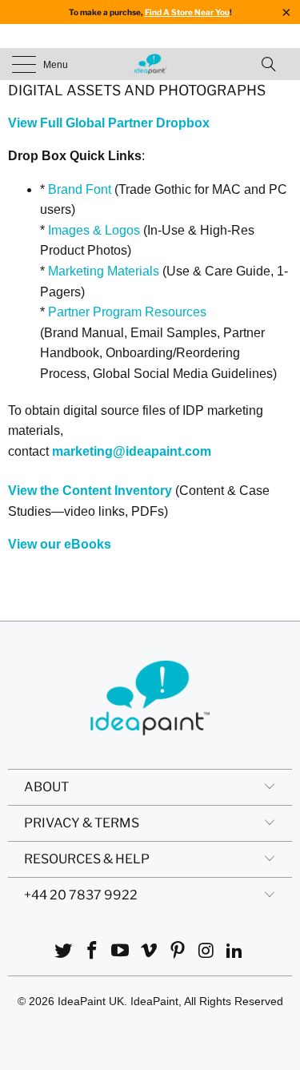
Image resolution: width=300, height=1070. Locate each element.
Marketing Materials (103, 271)
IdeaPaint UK (91, 1001)
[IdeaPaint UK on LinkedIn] (235, 952)
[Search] (273, 64)
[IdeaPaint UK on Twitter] (64, 952)
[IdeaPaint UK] (150, 64)
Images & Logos (94, 230)
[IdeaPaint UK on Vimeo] (150, 952)
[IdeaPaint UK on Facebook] (92, 952)
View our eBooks (59, 544)
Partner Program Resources (127, 312)
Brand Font (79, 189)
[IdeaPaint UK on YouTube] (121, 952)
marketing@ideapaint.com (131, 451)
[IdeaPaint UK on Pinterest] (178, 952)
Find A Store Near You (187, 12)
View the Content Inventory (90, 490)
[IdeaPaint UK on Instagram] (206, 952)
